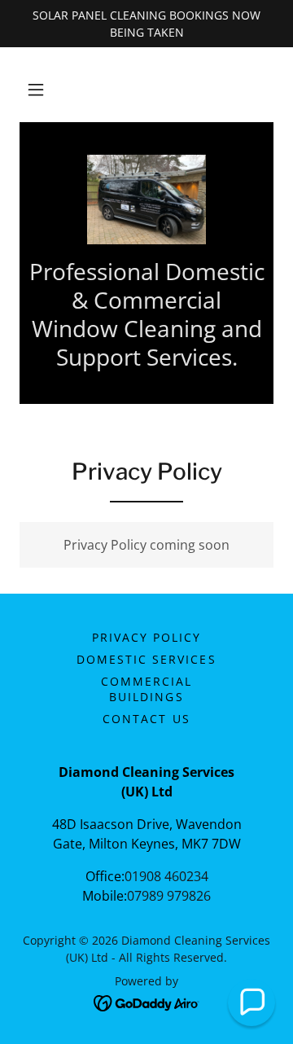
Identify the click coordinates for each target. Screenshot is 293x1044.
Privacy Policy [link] (146, 637)
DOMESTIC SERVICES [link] (146, 659)
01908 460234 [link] (166, 876)
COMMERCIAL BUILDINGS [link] (146, 688)
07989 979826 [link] (169, 896)
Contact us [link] (146, 718)
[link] (147, 199)
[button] (36, 89)
